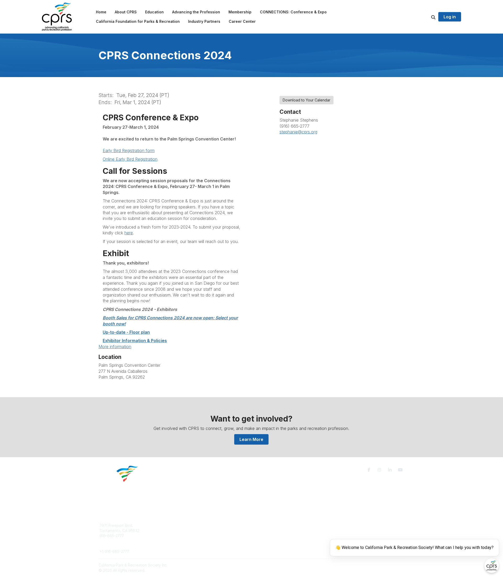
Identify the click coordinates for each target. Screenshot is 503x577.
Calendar (266, 541)
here (128, 232)
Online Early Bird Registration (130, 159)
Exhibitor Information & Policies (135, 340)
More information (115, 346)
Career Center (188, 535)
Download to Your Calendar (306, 100)
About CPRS (186, 525)
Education (184, 530)
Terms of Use (343, 527)
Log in (450, 16)
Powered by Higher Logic (382, 565)
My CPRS (266, 535)
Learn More (251, 439)
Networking (267, 525)
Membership (268, 530)
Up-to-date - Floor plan (126, 332)
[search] (426, 16)
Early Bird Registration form (129, 150)
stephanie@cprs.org (298, 131)
